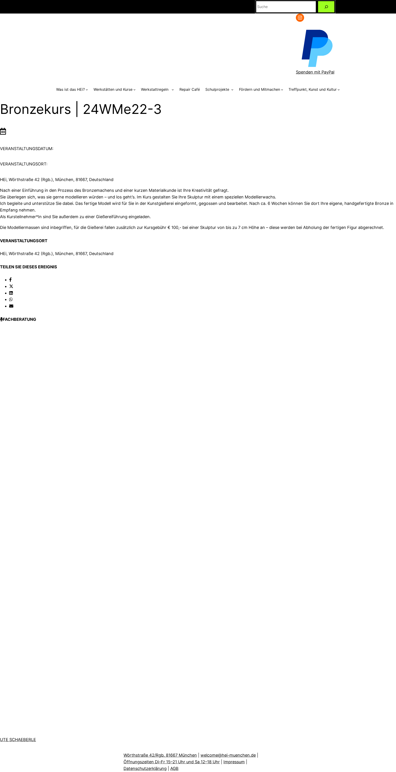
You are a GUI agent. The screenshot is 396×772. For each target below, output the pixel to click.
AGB (174, 768)
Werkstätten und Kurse (113, 89)
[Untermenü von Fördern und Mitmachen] (282, 89)
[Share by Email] (11, 306)
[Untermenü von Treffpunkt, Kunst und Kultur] (339, 89)
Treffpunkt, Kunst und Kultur (313, 89)
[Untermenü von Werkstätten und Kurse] (134, 89)
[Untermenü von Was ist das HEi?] (87, 89)
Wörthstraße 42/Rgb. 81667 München (160, 755)
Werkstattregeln (156, 89)
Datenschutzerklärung (145, 768)
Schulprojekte (217, 89)
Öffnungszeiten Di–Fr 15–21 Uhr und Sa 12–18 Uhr (172, 761)
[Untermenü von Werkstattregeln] (173, 89)
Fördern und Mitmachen (259, 89)
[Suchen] (326, 6)
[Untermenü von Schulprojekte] (232, 89)
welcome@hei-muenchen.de (228, 755)
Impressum (234, 761)
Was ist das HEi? (70, 89)
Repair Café (189, 89)
